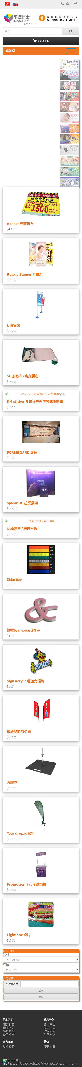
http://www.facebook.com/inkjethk (55, 1063)
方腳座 (12, 782)
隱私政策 (8, 1031)
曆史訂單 (49, 1028)
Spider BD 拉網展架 (22, 502)
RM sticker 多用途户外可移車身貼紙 (35, 401)
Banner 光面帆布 (20, 223)
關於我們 (8, 1024)
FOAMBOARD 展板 (22, 452)
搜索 (41, 990)
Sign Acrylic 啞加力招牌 (25, 680)
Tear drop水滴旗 (20, 833)
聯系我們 (8, 1046)
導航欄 (10, 50)
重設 (41, 997)
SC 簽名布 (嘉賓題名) (23, 375)
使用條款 (8, 1034)
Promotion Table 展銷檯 (26, 883)
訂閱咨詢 (49, 1034)
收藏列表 (49, 1031)
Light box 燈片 (18, 934)
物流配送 (8, 1028)
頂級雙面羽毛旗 (19, 731)
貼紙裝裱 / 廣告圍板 (22, 528)
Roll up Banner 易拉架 (25, 274)
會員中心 (49, 1024)
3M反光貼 (14, 579)
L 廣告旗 (13, 324)
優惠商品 (49, 1046)
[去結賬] (75, 4)
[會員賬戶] (68, 4)
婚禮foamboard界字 (23, 630)
